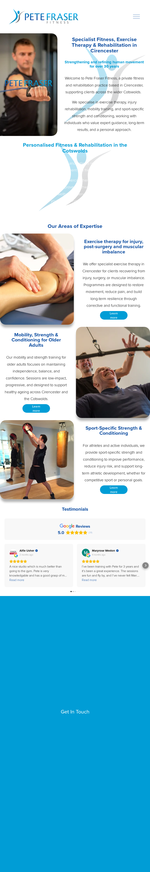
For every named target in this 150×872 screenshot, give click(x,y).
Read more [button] (16, 580)
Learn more (114, 315)
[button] (4, 565)
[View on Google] (13, 552)
